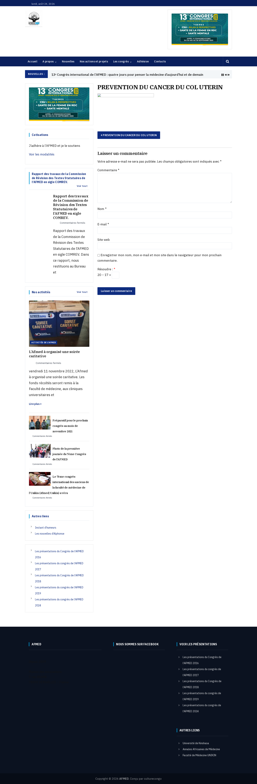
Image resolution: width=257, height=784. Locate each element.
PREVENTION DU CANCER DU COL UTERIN (130, 135)
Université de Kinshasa (196, 743)
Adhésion (143, 61)
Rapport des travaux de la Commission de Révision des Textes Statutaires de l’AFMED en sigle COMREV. (70, 207)
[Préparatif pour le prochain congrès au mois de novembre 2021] (40, 422)
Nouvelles (68, 61)
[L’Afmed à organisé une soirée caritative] (59, 323)
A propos (48, 61)
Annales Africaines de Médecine (201, 749)
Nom (101, 209)
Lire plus (34, 404)
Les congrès (121, 61)
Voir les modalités (41, 154)
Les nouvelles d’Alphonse (49, 533)
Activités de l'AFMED (43, 342)
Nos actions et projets (94, 61)
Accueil (32, 61)
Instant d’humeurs (45, 527)
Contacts (160, 61)
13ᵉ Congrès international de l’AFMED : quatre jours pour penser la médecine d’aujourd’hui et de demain (127, 75)
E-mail (103, 224)
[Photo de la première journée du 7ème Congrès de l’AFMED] (40, 450)
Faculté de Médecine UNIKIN (199, 755)
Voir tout (82, 186)
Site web (103, 240)
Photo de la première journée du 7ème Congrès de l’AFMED (69, 454)
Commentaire (108, 170)
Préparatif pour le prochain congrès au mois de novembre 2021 (70, 426)
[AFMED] (33, 18)
